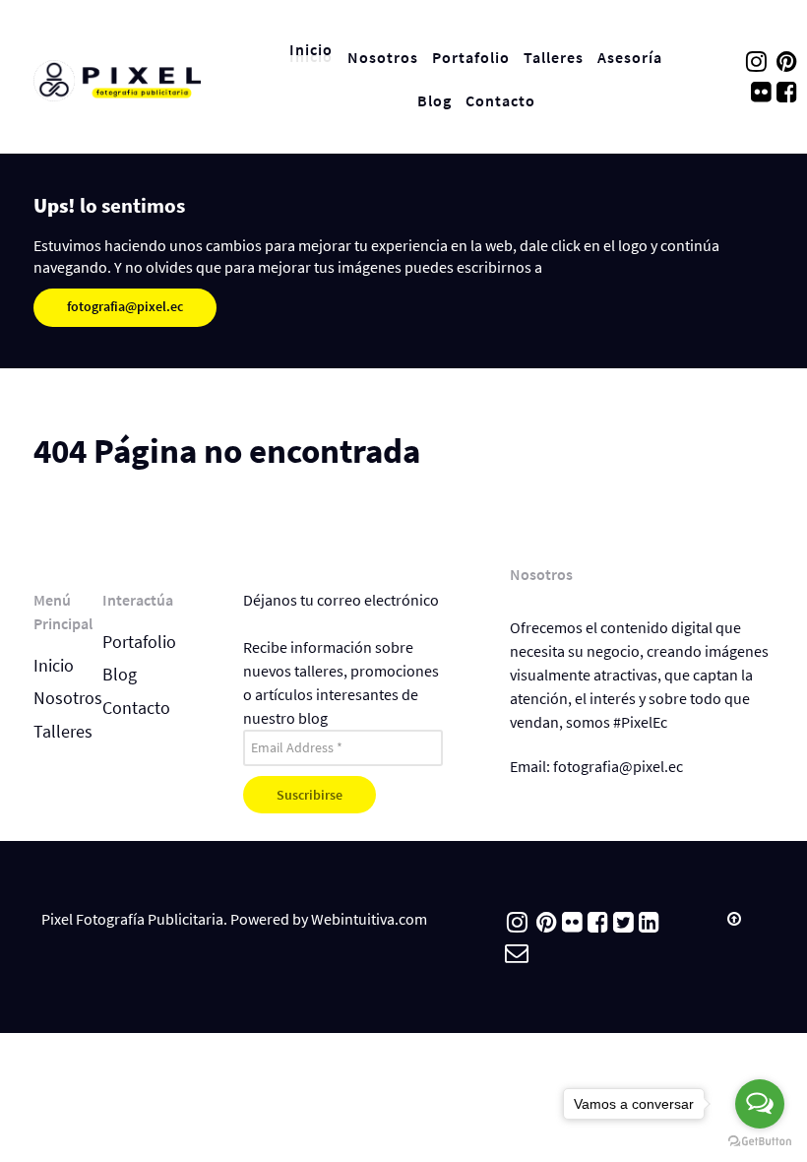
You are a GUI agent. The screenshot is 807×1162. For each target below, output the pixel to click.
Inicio (53, 666)
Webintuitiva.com (369, 919)
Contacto (136, 708)
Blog (119, 674)
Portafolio (139, 642)
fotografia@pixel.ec (125, 306)
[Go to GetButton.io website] (759, 1141)
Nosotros (67, 698)
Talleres (63, 731)
